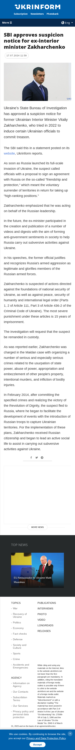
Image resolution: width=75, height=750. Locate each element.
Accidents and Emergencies (21, 666)
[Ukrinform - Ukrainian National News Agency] (37, 7)
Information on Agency (21, 685)
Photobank (52, 13)
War (15, 608)
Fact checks (20, 633)
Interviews (45, 608)
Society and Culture (19, 646)
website (9, 153)
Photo (42, 614)
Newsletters (37, 13)
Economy (18, 628)
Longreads (45, 625)
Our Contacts (20, 691)
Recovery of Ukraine (20, 615)
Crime (16, 659)
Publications (47, 602)
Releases (44, 631)
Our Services (20, 705)
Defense (18, 639)
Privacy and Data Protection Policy (46, 738)
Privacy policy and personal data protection (23, 714)
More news (37, 527)
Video (41, 619)
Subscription (21, 13)
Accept (37, 744)
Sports (16, 653)
